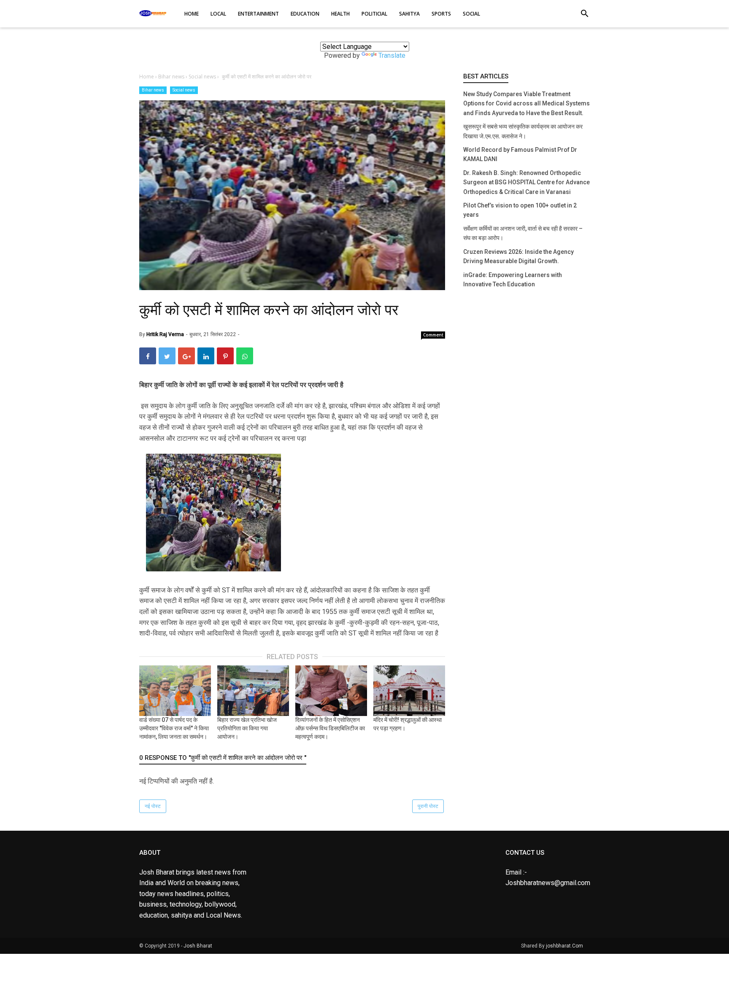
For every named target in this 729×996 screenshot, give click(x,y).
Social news (184, 90)
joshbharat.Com (564, 946)
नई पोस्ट (153, 806)
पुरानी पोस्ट (428, 806)
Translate (391, 55)
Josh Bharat (198, 946)
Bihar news (153, 90)
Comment (433, 335)
